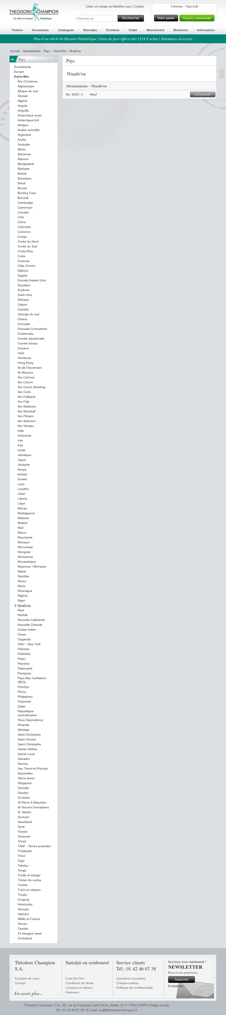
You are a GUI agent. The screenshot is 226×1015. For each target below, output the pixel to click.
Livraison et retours (79, 987)
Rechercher (130, 18)
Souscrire (181, 979)
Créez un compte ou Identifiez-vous (109, 6)
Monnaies (90, 30)
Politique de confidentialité (134, 987)
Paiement (72, 992)
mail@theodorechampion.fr (117, 1010)
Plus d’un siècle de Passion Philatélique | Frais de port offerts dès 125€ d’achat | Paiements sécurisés (113, 38)
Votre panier (166, 18)
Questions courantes (130, 978)
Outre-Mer (59, 51)
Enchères (112, 30)
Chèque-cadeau (127, 983)
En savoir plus (175, 985)
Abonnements (32, 51)
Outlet (133, 30)
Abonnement (155, 30)
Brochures (180, 30)
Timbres (17, 30)
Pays (47, 51)
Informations (206, 30)
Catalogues (66, 30)
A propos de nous (27, 978)
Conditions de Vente (80, 983)
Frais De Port (75, 978)
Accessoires (40, 30)
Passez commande (197, 18)
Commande (202, 94)
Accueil (15, 51)
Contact (139, 6)
